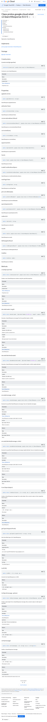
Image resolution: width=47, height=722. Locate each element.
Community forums (16, 699)
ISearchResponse (6, 83)
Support (14, 701)
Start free (42, 5)
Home (2, 9)
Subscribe (21, 716)
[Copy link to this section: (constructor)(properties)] (17, 62)
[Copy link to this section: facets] (6, 155)
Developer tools (15, 9)
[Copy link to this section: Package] (8, 51)
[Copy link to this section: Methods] (9, 266)
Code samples (27, 704)
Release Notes (15, 703)
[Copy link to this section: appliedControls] (11, 94)
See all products (4, 699)
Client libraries (27, 5)
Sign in (44, 1)
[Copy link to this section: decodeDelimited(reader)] (17, 355)
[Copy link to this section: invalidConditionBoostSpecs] (18, 167)
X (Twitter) (38, 703)
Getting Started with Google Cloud (28, 702)
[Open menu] (2, 1)
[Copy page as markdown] (33, 17)
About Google (4, 713)
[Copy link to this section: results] (6, 228)
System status (15, 705)
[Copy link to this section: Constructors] (12, 59)
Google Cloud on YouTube (41, 705)
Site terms (14, 713)
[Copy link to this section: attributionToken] (12, 106)
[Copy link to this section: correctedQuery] (12, 130)
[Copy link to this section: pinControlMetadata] (14, 192)
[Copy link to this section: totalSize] (7, 253)
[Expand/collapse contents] (8, 20)
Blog (36, 699)
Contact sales (4, 706)
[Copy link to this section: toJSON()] (8, 568)
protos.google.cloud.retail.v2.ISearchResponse (11, 46)
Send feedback (41, 14)
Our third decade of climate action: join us (34, 713)
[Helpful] (43, 10)
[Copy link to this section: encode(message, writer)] (17, 395)
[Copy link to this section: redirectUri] (9, 216)
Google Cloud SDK (9, 5)
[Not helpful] (45, 10)
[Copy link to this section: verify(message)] (12, 641)
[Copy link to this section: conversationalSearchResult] (18, 118)
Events (37, 701)
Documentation (8, 9)
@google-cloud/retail (6, 54)
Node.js (18, 5)
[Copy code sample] (44, 66)
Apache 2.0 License (18, 690)
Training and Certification (29, 709)
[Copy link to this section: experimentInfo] (11, 143)
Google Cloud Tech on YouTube (40, 708)
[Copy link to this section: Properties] (10, 90)
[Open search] (29, 1)
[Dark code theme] (42, 66)
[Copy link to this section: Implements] (10, 44)
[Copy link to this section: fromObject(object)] (14, 487)
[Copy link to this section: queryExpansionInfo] (14, 204)
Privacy (9, 713)
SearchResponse (5, 303)
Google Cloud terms (21, 713)
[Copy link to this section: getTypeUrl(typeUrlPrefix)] (17, 528)
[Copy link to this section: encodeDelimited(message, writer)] (22, 441)
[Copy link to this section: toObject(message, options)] (18, 593)
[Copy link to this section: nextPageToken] (11, 179)
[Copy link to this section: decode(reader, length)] (15, 309)
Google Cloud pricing (5, 701)
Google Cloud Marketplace (4, 704)
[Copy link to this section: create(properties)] (13, 270)
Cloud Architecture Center (27, 707)
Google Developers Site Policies (34, 690)
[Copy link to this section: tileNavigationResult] (14, 241)
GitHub (25, 699)
